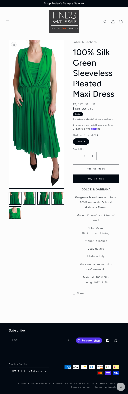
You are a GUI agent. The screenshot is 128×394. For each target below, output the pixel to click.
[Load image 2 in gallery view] (29, 198)
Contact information (107, 387)
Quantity (78, 149)
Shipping (78, 119)
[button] (7, 21)
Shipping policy (81, 387)
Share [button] (80, 293)
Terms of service (109, 383)
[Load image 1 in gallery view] (15, 198)
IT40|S (81, 141)
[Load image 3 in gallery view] (43, 198)
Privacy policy (85, 383)
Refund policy (64, 383)
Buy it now (96, 178)
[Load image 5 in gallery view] (15, 212)
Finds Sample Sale (39, 383)
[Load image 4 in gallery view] (58, 198)
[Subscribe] (68, 340)
